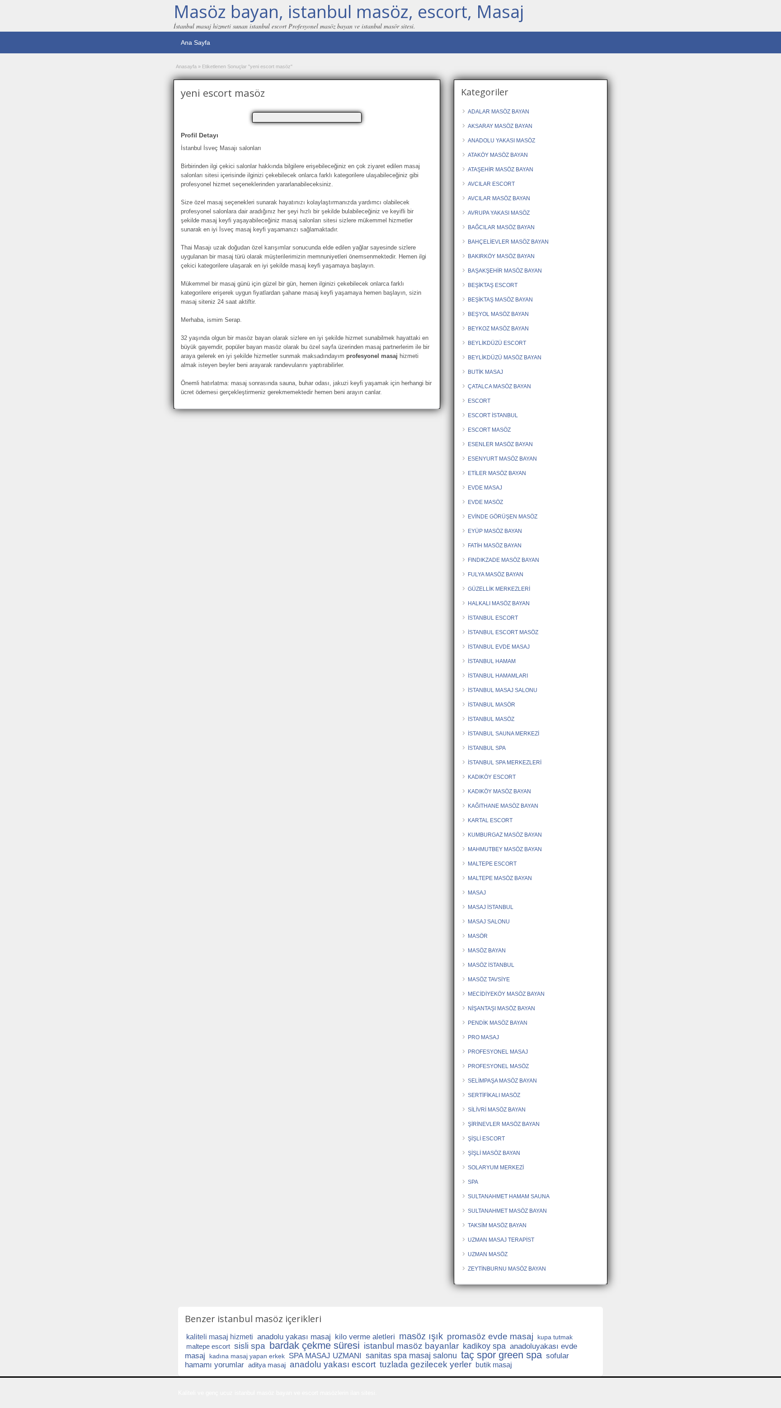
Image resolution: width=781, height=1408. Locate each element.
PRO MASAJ (483, 1037)
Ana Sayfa (195, 42)
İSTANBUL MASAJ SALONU (502, 690)
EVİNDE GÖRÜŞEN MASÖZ (502, 516)
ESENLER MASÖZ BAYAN (500, 444)
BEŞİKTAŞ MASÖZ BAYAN (500, 300)
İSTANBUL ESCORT (493, 618)
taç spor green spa (501, 1355)
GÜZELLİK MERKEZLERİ (499, 589)
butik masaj (493, 1365)
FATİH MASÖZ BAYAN (495, 545)
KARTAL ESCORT (490, 820)
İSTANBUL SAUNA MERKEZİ (503, 733)
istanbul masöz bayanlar (411, 1346)
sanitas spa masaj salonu (411, 1355)
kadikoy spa (484, 1346)
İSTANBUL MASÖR (491, 705)
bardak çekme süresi (314, 1345)
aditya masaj (267, 1365)
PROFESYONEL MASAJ (498, 1052)
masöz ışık (421, 1336)
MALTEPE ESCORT (492, 864)
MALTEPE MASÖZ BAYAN (500, 878)
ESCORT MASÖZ (489, 430)
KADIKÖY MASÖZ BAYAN (499, 791)
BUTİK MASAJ (485, 372)
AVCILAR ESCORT (491, 184)
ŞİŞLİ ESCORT (486, 1138)
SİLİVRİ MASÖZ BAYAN (497, 1110)
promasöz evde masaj (490, 1336)
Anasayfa (186, 66)
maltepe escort (208, 1346)
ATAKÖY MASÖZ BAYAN (498, 155)
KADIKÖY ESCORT (492, 777)
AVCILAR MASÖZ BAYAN (499, 198)
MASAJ (477, 893)
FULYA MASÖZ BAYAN (495, 574)
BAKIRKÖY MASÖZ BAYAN (501, 256)
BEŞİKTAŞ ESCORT (493, 285)
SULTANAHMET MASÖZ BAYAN (507, 1211)
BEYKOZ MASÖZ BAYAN (498, 328)
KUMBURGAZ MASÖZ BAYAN (505, 835)
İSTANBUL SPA (487, 748)
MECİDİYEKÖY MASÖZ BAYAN (506, 994)
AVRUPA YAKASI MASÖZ (499, 213)
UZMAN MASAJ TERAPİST (501, 1240)
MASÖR (478, 936)
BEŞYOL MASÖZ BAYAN (498, 314)
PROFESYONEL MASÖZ (498, 1066)
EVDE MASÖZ (485, 502)
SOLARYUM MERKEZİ (496, 1167)
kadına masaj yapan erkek (247, 1356)
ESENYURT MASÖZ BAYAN (502, 459)
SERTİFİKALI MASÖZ (494, 1095)
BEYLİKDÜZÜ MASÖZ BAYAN (504, 357)
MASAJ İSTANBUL (490, 907)
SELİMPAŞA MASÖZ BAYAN (502, 1081)
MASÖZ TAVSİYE (489, 979)
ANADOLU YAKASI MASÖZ (501, 140)
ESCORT (479, 401)
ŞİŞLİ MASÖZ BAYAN (494, 1153)
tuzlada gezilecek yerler (425, 1364)
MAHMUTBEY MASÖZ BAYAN (505, 849)
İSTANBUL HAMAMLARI (498, 676)
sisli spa (249, 1346)
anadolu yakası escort (333, 1364)
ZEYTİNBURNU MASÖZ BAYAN (507, 1269)
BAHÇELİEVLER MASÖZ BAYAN (508, 242)
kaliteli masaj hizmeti (219, 1337)
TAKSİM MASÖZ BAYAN (497, 1225)
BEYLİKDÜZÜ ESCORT (497, 343)
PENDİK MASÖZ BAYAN (497, 1023)
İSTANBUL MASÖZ (491, 719)
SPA (473, 1182)
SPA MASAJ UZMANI (325, 1355)
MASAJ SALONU (489, 921)
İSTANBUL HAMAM (492, 661)
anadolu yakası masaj (294, 1337)
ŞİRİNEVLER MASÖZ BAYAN (504, 1124)
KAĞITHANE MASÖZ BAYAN (503, 806)
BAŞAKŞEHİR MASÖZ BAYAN (505, 271)
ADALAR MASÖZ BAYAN (498, 111)
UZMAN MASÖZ (488, 1254)
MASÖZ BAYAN (487, 950)
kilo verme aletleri (365, 1337)
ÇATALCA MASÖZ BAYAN (499, 386)
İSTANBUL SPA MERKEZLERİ (504, 762)
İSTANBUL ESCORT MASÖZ (503, 632)
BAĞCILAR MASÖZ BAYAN (501, 227)
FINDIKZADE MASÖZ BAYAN (503, 560)
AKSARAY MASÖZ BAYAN (500, 126)
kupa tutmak (555, 1337)
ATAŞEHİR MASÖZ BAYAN (500, 169)
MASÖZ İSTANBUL (491, 965)
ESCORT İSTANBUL (493, 415)
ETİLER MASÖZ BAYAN (497, 473)
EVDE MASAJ (485, 488)
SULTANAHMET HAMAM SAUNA (509, 1196)
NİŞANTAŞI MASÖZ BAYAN (501, 1008)
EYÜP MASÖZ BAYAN (495, 531)
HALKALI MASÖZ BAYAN (499, 603)
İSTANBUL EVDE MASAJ (499, 647)
